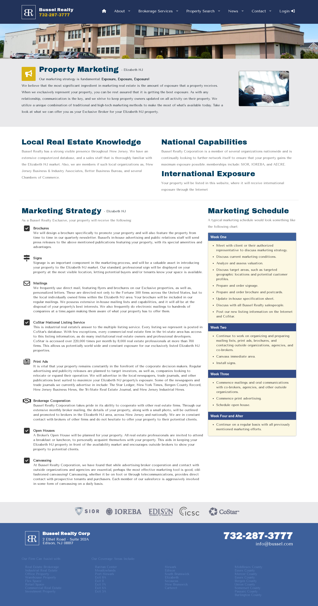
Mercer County (246, 574)
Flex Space (33, 581)
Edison (170, 570)
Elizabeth (172, 577)
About (119, 11)
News (233, 11)
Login (285, 11)
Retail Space (34, 584)
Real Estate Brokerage (42, 567)
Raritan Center (106, 567)
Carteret (171, 588)
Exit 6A (100, 588)
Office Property (37, 574)
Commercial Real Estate (43, 588)
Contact (259, 11)
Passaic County (246, 591)
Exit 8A (100, 577)
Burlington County (248, 595)
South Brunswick (177, 574)
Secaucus (171, 581)
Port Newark (104, 574)
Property (200, 11)
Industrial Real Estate (41, 570)
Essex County (245, 570)
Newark (170, 567)
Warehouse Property (40, 577)
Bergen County (246, 581)
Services (155, 11)
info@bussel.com (274, 544)
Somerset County (247, 588)
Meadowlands (105, 570)
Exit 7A (100, 584)
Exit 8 (99, 581)
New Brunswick (176, 584)
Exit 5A (100, 591)
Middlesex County (248, 567)
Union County (245, 584)
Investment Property (40, 591)
